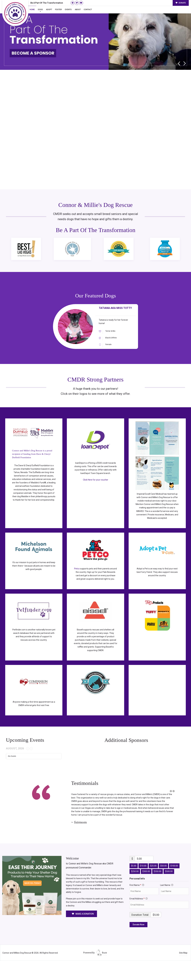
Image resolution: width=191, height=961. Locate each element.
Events (68, 9)
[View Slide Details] (95, 36)
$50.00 (163, 859)
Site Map (183, 946)
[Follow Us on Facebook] (73, 3)
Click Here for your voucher (95, 480)
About (78, 9)
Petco (77, 568)
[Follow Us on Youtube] (81, 3)
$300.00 (146, 864)
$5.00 (133, 859)
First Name (135, 878)
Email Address (137, 892)
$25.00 (153, 859)
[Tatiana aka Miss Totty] (75, 326)
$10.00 (143, 859)
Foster (58, 9)
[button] (171, 791)
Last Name (165, 878)
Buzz (104, 946)
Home (32, 9)
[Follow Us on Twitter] (77, 3)
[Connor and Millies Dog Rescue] (15, 13)
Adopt (49, 9)
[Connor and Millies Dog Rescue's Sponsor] (31, 878)
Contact (88, 9)
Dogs (40, 9)
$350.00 (157, 864)
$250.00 (135, 864)
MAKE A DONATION (84, 907)
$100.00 (174, 859)
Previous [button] (178, 63)
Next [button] (184, 63)
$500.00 (169, 864)
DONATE (182, 3)
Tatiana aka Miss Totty (115, 307)
